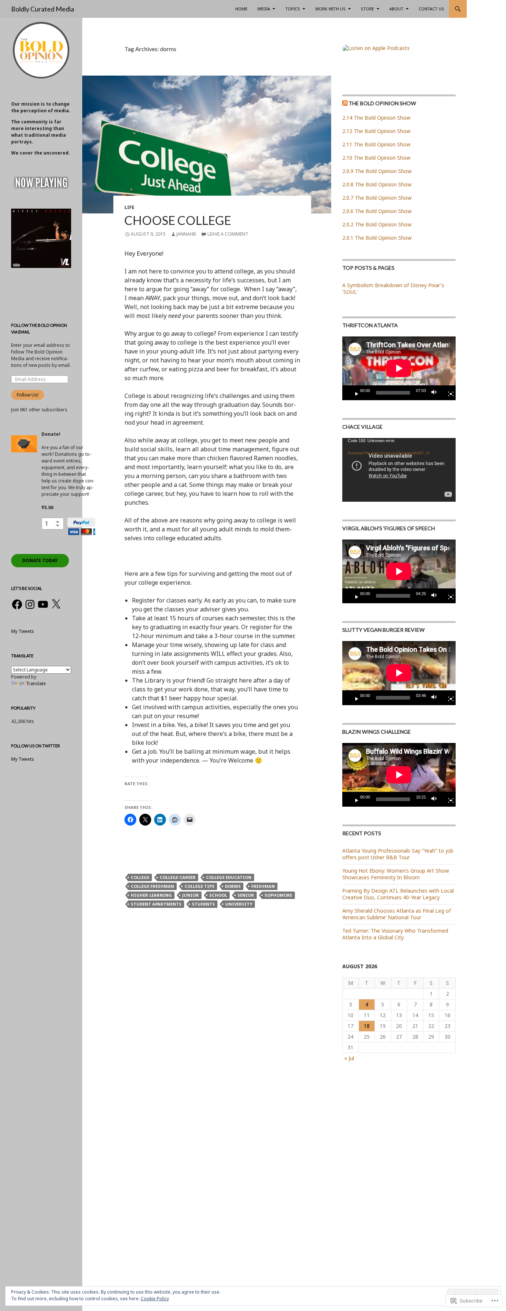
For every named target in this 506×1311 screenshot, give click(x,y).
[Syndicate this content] (344, 103)
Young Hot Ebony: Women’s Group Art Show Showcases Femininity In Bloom (395, 874)
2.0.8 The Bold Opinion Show (377, 184)
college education (229, 877)
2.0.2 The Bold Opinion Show (377, 224)
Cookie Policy (155, 1298)
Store (367, 8)
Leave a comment (227, 234)
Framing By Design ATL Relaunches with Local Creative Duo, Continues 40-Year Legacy (398, 894)
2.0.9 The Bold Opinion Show (377, 171)
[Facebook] (17, 604)
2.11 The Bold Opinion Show (376, 144)
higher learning (151, 895)
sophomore (278, 895)
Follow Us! (28, 395)
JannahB (186, 234)
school (218, 895)
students (203, 904)
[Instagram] (30, 604)
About (396, 8)
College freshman (152, 886)
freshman (263, 886)
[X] (56, 604)
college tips (199, 886)
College (140, 877)
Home (241, 8)
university (238, 904)
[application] (399, 368)
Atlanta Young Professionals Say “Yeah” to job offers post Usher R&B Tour (397, 854)
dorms (233, 886)
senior (245, 895)
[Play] (353, 392)
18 (367, 1025)
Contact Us (431, 8)
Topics (292, 8)
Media (263, 8)
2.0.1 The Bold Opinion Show (377, 237)
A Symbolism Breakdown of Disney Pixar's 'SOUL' (393, 288)
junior (190, 895)
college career (178, 877)
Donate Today (40, 560)
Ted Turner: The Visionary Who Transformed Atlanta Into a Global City (395, 934)
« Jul (349, 1058)
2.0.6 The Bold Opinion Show (377, 211)
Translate (36, 683)
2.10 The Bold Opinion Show (376, 157)
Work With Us (330, 8)
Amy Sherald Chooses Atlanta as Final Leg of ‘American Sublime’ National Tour (396, 914)
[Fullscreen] (447, 392)
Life (129, 207)
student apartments (156, 904)
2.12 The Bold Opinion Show (376, 131)
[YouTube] (43, 604)
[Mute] (436, 392)
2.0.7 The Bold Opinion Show (377, 197)
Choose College (177, 220)
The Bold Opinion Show (382, 103)
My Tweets (22, 631)
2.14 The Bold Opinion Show (376, 117)
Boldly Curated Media (42, 9)
